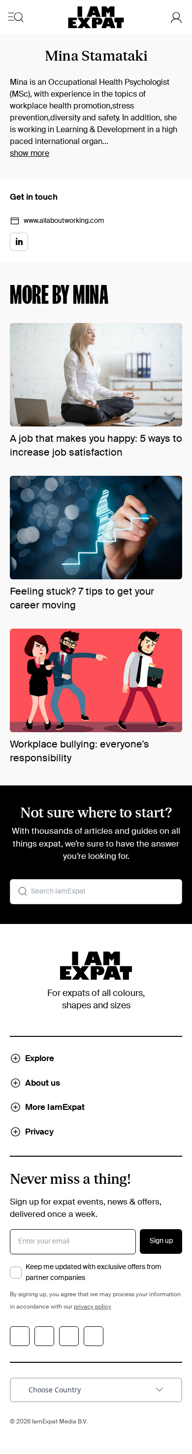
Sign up (161, 1241)
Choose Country (55, 1389)
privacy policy (92, 1307)
